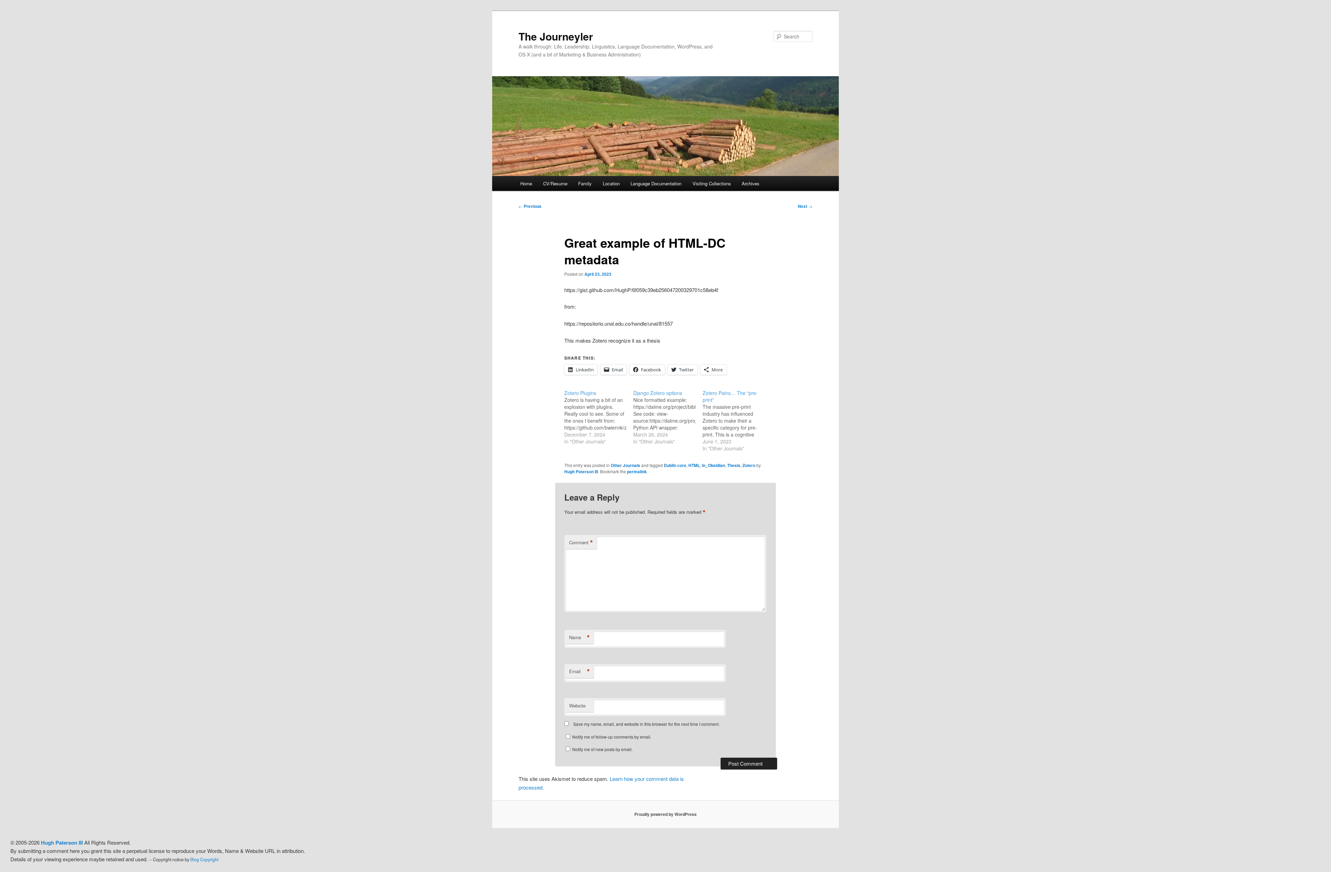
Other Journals (625, 465)
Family (585, 183)
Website (577, 705)
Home (526, 183)
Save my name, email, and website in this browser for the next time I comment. (646, 724)
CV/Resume (555, 183)
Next (805, 206)
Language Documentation (655, 183)
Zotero (748, 465)
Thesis (733, 465)
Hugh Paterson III (581, 471)
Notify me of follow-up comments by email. (611, 737)
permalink (637, 471)
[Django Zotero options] (667, 417)
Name (579, 637)
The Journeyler (556, 36)
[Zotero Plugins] (598, 417)
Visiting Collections (712, 183)
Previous (530, 206)
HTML (694, 465)
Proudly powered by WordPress (665, 814)
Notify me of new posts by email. (602, 749)
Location (611, 183)
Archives (750, 183)
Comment (581, 542)
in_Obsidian (713, 465)
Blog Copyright (204, 859)
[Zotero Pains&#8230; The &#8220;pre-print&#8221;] (737, 420)
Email (579, 671)
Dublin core (675, 465)
